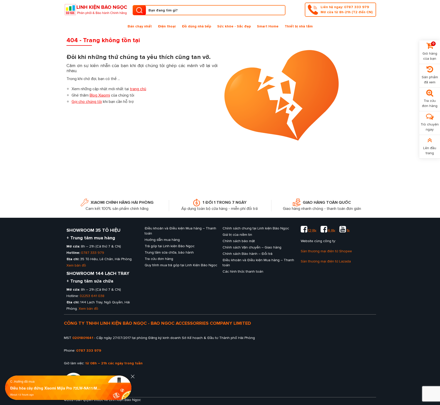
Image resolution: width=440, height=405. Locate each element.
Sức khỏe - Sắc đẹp (234, 26)
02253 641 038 (92, 296)
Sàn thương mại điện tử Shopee (326, 251)
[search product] (139, 10)
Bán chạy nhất (140, 26)
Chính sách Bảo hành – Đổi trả (247, 254)
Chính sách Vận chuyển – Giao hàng (252, 247)
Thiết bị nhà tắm (299, 26)
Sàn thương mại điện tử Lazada (326, 261)
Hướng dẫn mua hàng (162, 240)
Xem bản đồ (76, 265)
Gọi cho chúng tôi (87, 101)
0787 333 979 (92, 253)
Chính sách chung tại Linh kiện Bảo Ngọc (256, 228)
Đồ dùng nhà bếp (196, 26)
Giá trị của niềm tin (237, 234)
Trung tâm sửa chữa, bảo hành (169, 252)
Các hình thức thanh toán (243, 271)
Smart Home (268, 26)
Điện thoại (167, 26)
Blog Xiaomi (100, 95)
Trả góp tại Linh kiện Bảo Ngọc (170, 246)
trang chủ (138, 88)
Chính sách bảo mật (239, 241)
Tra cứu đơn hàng (159, 259)
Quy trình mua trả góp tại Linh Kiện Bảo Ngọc (181, 265)
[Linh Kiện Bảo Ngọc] (96, 9)
